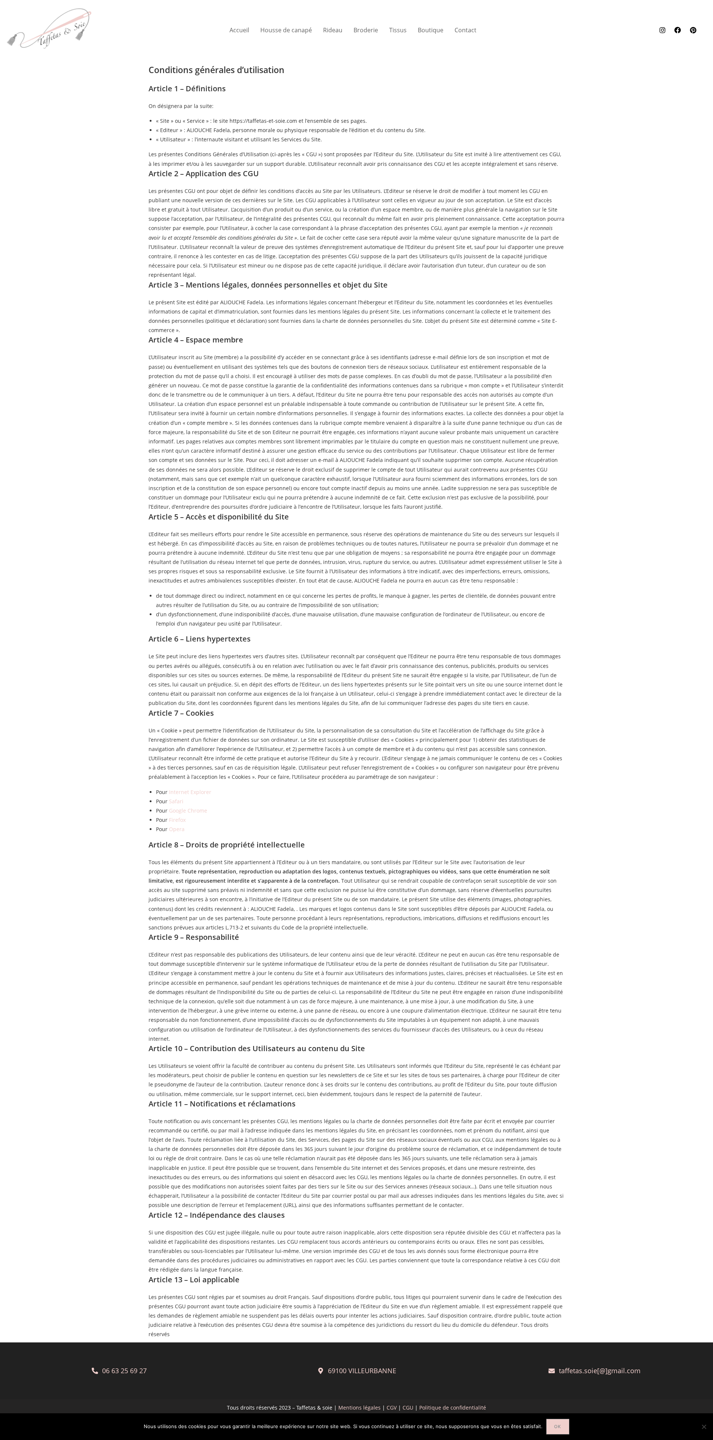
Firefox (177, 819)
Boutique (430, 30)
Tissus (398, 30)
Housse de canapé (286, 30)
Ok (557, 1426)
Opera (177, 829)
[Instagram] (662, 30)
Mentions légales (359, 1407)
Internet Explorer (190, 792)
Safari (176, 801)
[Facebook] (677, 30)
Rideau (332, 30)
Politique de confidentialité (452, 1407)
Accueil (239, 30)
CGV (392, 1407)
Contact (465, 30)
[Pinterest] (693, 30)
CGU (409, 1407)
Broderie (366, 30)
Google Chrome (188, 810)
